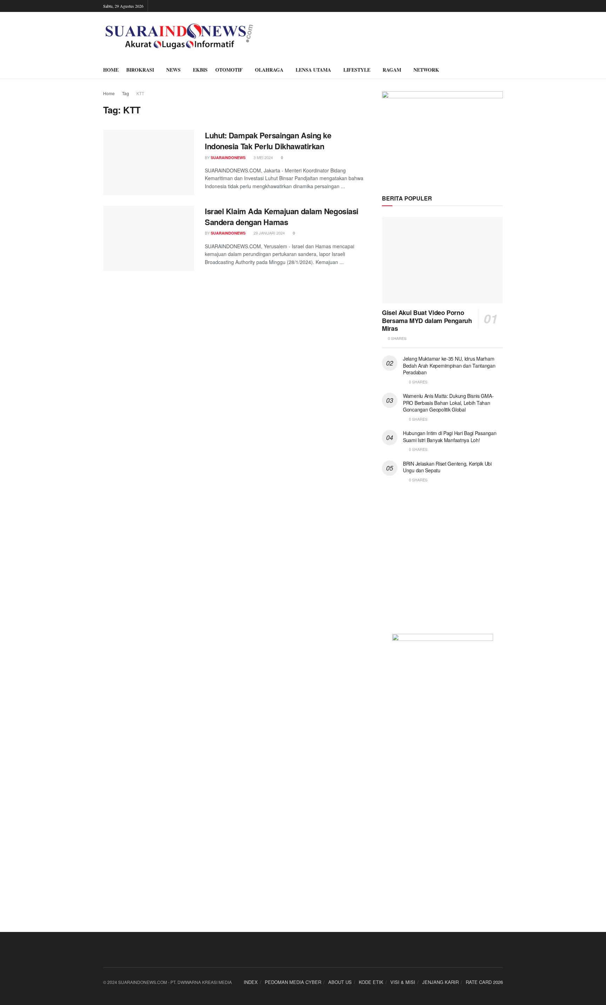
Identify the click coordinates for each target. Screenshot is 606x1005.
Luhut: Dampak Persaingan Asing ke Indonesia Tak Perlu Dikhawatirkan (268, 141)
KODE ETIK (371, 982)
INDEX (251, 982)
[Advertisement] (442, 562)
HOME (111, 69)
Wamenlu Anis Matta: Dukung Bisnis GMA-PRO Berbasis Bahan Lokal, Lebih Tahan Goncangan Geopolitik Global (448, 402)
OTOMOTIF (229, 69)
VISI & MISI (402, 982)
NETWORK (426, 69)
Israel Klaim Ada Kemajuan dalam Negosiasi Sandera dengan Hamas (281, 216)
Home (109, 93)
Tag (125, 93)
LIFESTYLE (356, 69)
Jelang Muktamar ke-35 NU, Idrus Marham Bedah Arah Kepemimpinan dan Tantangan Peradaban (449, 365)
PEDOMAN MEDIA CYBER (293, 982)
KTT (140, 93)
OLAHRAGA (269, 69)
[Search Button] (500, 70)
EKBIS (200, 69)
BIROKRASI (140, 69)
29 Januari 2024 (268, 233)
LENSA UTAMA (313, 69)
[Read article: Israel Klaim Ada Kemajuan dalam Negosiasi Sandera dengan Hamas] (148, 238)
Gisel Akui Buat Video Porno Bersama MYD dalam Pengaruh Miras (427, 320)
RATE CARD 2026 (484, 982)
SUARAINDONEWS (228, 157)
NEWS (173, 69)
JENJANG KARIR (440, 982)
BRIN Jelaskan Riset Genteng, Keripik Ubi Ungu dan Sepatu (447, 467)
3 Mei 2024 (262, 157)
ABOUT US (340, 982)
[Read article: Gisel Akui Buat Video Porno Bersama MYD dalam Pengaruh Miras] (442, 260)
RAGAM (392, 69)
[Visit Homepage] (179, 36)
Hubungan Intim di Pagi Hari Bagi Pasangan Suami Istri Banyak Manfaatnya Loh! (450, 436)
